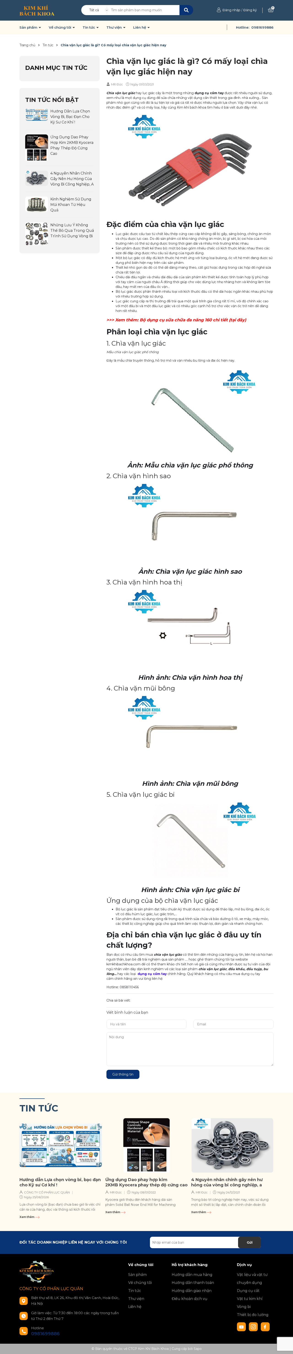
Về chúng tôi (60, 27)
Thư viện (114, 27)
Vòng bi (244, 1307)
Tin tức (89, 27)
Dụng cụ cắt (248, 1290)
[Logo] (36, 10)
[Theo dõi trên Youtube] (242, 1326)
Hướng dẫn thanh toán (193, 1282)
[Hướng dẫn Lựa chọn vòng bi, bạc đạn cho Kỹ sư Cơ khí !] (36, 114)
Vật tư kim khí (250, 1299)
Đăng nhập (231, 10)
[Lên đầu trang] (285, 1346)
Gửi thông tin (122, 1074)
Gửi (249, 1242)
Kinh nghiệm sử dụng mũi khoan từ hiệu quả (70, 204)
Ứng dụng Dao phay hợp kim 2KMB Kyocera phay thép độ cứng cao (146, 1182)
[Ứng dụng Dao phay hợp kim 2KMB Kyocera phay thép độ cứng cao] (36, 147)
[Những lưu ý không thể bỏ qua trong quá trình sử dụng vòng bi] (36, 234)
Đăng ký (250, 10)
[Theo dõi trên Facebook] (265, 1326)
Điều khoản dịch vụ (189, 1299)
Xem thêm (27, 1217)
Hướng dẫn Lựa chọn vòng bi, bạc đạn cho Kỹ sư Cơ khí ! (70, 116)
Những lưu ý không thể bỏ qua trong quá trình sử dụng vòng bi (72, 230)
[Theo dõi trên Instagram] (254, 1326)
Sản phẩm (28, 27)
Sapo (198, 1349)
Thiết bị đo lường (253, 1315)
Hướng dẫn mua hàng (192, 1274)
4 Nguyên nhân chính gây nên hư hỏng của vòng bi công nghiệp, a (72, 178)
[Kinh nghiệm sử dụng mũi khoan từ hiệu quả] (36, 204)
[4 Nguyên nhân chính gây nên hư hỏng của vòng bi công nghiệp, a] (36, 178)
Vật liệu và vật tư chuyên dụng (252, 1278)
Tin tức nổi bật (52, 100)
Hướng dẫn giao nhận (192, 1290)
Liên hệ (140, 27)
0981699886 (262, 27)
